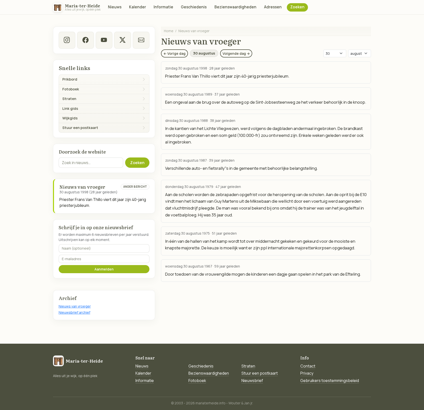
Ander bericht (135, 186)
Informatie (163, 7)
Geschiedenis (194, 7)
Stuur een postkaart (259, 373)
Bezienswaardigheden (235, 7)
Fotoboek (197, 380)
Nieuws (114, 7)
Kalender (137, 7)
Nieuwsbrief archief (74, 312)
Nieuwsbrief (252, 380)
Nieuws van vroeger (75, 306)
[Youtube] (104, 40)
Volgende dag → (236, 53)
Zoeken (297, 7)
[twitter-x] (122, 40)
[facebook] (85, 40)
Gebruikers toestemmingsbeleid (329, 380)
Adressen (273, 7)
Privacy (306, 373)
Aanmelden (104, 269)
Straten (248, 366)
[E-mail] (141, 40)
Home (168, 30)
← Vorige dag (174, 53)
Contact (307, 366)
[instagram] (67, 40)
